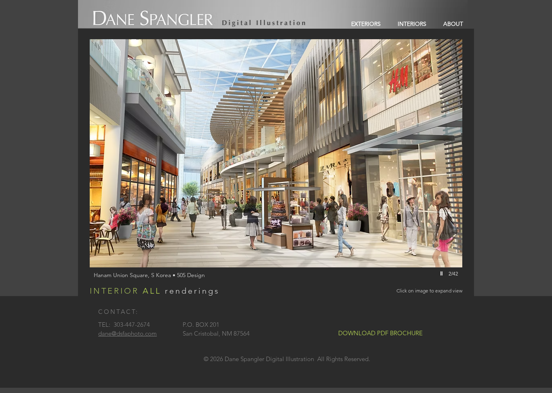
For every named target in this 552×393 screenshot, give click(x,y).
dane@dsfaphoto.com (127, 333)
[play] (442, 273)
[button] (276, 167)
